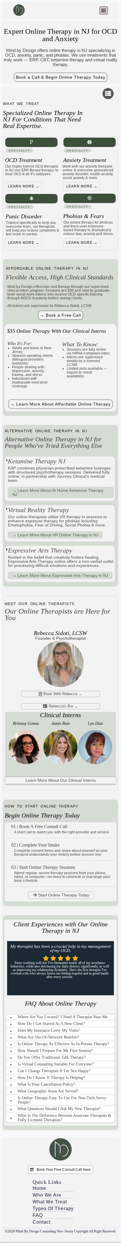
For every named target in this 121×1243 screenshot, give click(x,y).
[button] (104, 10)
